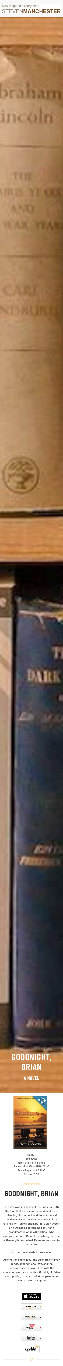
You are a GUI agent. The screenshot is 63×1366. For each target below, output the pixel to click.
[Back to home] (31, 8)
